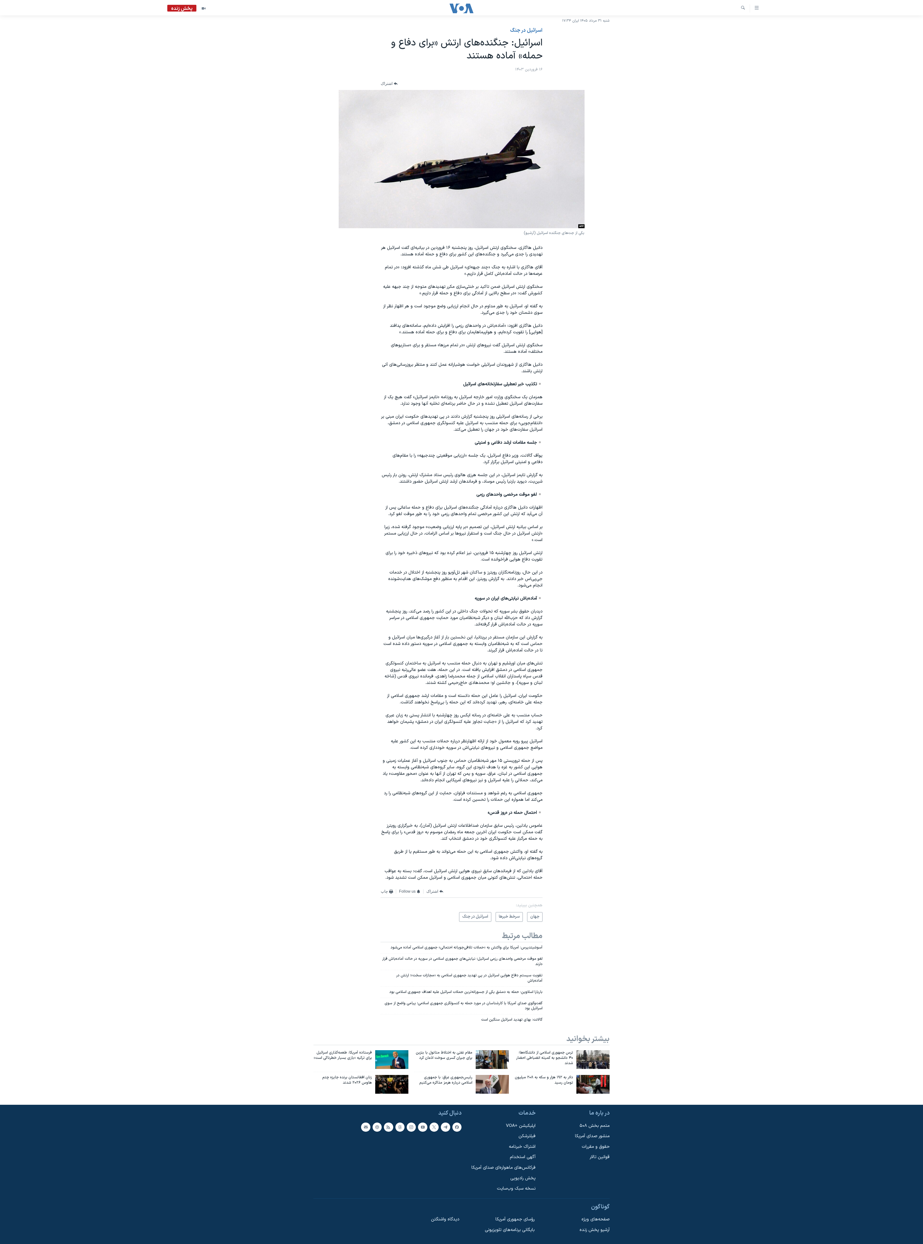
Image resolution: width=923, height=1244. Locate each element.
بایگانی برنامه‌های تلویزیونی (510, 1230)
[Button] (389, 84)
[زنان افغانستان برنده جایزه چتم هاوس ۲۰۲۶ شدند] (391, 1084)
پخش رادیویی (523, 1178)
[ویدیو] (203, 8)
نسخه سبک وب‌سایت (516, 1188)
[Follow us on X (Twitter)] (434, 1126)
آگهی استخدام (523, 1157)
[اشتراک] (365, 1126)
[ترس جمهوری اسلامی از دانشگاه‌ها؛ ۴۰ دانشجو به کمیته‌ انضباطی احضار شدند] (593, 1059)
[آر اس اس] (388, 1126)
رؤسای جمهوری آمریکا (515, 1219)
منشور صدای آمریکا (592, 1136)
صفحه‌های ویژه (595, 1219)
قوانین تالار (600, 1157)
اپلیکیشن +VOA (521, 1125)
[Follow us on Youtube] (422, 1126)
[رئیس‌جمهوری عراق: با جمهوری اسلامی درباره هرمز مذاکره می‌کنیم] (492, 1084)
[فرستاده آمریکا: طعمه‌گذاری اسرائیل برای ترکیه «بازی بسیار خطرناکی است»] (391, 1059)
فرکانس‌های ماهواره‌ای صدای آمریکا (503, 1167)
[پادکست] (377, 1126)
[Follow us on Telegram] (445, 1126)
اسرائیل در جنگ (526, 30)
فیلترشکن (527, 1136)
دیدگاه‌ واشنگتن (445, 1219)
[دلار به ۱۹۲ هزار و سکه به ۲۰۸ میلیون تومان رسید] (593, 1084)
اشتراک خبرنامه (522, 1146)
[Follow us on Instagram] (411, 1126)
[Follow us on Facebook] (457, 1126)
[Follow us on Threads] (400, 1126)
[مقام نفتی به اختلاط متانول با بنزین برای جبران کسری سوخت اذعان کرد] (492, 1059)
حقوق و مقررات (596, 1146)
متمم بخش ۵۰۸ (595, 1125)
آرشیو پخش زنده (595, 1230)
